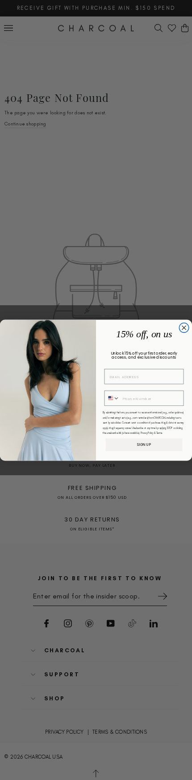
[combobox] (111, 398)
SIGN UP (144, 444)
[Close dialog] (184, 327)
